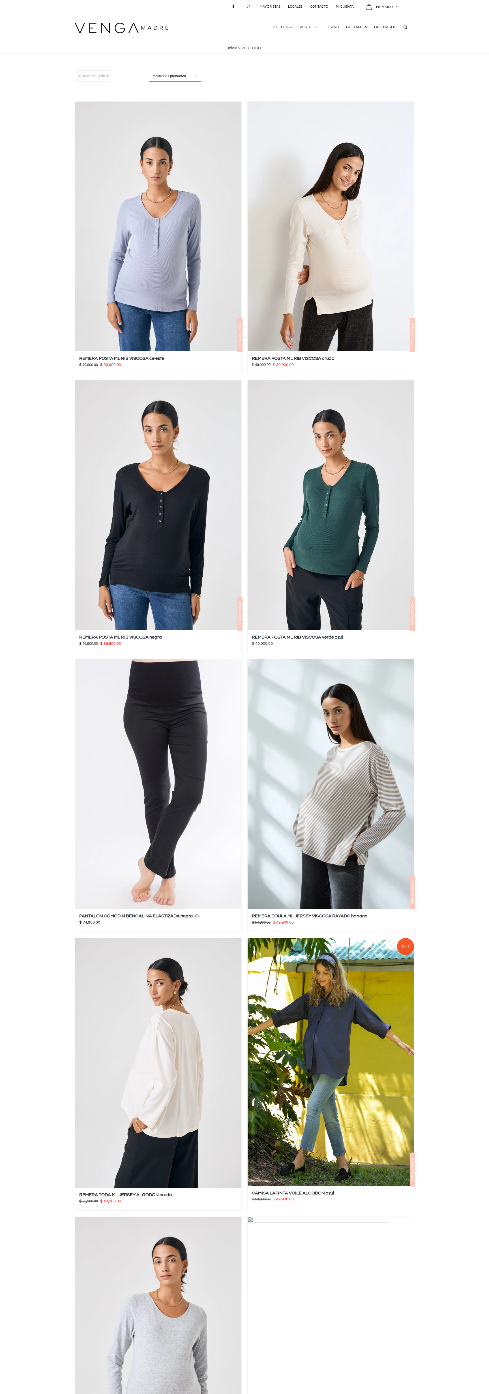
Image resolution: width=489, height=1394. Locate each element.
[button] (405, 26)
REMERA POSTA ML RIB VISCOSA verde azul (297, 637)
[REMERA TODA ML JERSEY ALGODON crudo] (158, 1063)
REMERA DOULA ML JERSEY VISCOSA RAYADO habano (309, 916)
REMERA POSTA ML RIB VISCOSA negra (120, 637)
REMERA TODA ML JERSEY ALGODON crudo (125, 1194)
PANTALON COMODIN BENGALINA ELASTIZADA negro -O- (139, 916)
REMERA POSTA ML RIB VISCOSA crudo (293, 358)
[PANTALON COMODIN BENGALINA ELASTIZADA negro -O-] (158, 784)
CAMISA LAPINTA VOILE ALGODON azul (293, 1193)
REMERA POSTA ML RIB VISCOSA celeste (121, 358)
